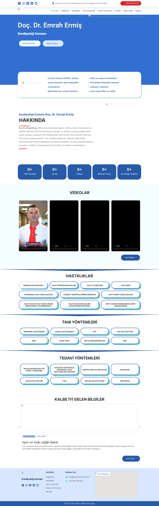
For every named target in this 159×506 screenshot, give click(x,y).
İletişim (138, 11)
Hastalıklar (76, 11)
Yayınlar (118, 11)
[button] (19, 427)
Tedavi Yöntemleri (104, 11)
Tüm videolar (129, 258)
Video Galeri (128, 11)
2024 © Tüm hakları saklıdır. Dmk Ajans (79, 503)
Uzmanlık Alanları (29, 43)
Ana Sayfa (55, 11)
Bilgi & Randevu (52, 43)
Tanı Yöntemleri (88, 11)
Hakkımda (65, 11)
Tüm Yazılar (130, 459)
